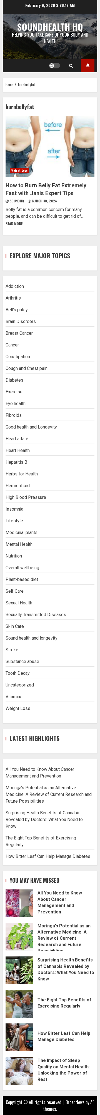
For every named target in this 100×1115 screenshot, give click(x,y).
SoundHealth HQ (50, 26)
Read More (14, 223)
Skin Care (15, 626)
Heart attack (17, 438)
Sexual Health (19, 603)
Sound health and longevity (32, 638)
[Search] (71, 65)
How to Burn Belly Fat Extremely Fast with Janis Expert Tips (50, 146)
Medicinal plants (22, 532)
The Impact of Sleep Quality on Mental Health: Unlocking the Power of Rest (19, 1071)
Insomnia (14, 509)
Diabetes (14, 380)
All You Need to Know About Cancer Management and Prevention (19, 903)
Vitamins (14, 696)
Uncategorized (20, 685)
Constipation (18, 356)
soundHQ (17, 200)
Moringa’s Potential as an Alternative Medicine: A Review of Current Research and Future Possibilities (49, 794)
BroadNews (75, 1102)
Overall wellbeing (22, 567)
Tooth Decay (18, 673)
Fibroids (14, 415)
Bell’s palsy (17, 309)
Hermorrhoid (18, 485)
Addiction (15, 286)
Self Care (15, 591)
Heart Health (18, 450)
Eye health (16, 403)
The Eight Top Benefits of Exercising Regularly (19, 1004)
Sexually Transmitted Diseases (36, 614)
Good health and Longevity (31, 427)
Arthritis (13, 298)
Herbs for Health (22, 474)
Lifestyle (14, 520)
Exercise (14, 391)
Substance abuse (22, 661)
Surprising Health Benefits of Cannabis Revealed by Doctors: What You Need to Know (44, 819)
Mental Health (19, 544)
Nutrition (14, 556)
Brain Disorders (21, 321)
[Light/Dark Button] (54, 65)
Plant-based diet (22, 579)
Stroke (12, 649)
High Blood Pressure (26, 497)
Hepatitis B (16, 462)
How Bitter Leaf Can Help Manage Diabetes (48, 856)
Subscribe (87, 65)
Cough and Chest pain (27, 368)
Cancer (12, 345)
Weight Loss (19, 170)
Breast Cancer (19, 333)
